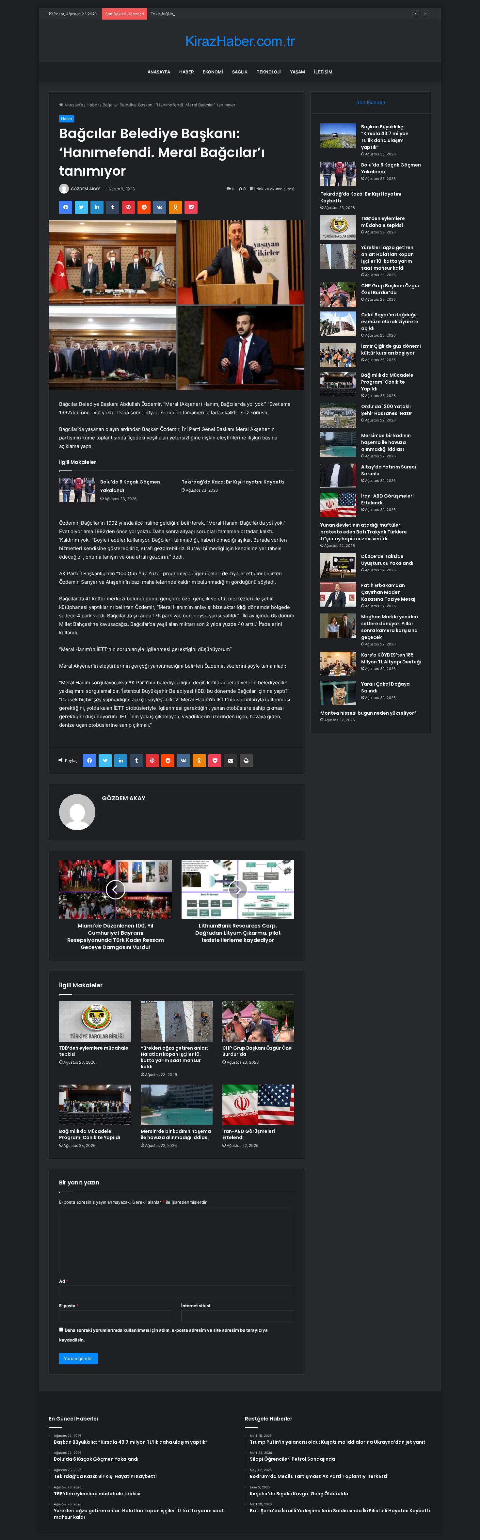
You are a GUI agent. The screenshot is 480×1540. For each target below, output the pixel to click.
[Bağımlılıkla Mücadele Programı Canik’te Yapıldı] (95, 1105)
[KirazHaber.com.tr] (240, 41)
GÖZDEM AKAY (85, 188)
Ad (63, 1281)
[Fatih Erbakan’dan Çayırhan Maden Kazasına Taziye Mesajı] (338, 594)
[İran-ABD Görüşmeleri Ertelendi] (258, 1105)
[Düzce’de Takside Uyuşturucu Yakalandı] (338, 565)
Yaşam (297, 71)
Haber (186, 71)
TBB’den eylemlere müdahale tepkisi (93, 1051)
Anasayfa (159, 71)
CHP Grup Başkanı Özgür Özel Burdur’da (257, 1051)
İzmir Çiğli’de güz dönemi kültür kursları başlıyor (391, 349)
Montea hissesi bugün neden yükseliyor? (368, 713)
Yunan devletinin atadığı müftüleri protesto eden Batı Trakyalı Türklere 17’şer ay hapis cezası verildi (363, 532)
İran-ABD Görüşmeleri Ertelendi (248, 1134)
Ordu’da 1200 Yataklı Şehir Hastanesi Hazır (386, 410)
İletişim (323, 71)
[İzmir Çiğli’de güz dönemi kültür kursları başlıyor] (338, 355)
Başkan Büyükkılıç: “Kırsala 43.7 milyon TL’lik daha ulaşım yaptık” (384, 137)
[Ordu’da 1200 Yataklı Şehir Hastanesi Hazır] (338, 415)
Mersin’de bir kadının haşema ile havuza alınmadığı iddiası (176, 1134)
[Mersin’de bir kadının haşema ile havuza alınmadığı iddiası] (177, 1105)
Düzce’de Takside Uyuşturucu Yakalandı (387, 559)
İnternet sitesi (195, 1305)
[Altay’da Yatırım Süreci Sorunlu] (338, 476)
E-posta (69, 1305)
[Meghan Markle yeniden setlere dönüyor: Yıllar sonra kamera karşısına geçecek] (338, 625)
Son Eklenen (370, 102)
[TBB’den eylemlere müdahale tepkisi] (95, 1021)
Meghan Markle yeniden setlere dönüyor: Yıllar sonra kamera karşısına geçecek (389, 627)
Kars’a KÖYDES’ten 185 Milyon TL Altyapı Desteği (391, 658)
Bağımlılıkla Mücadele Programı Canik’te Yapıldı (89, 1134)
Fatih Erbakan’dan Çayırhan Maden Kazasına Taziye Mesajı (389, 592)
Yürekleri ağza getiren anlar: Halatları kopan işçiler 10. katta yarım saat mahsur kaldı (174, 1057)
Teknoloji (269, 71)
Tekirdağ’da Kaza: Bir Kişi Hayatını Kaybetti (193, 13)
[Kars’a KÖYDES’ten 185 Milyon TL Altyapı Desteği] (338, 664)
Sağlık (240, 71)
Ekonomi (213, 71)
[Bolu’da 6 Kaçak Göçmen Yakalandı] (77, 490)
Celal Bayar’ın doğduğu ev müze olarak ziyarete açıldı (389, 321)
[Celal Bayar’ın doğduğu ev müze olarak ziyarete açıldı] (338, 323)
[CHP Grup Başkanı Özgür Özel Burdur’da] (258, 1021)
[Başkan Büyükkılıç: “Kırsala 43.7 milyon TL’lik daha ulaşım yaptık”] (338, 135)
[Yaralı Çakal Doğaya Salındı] (338, 693)
